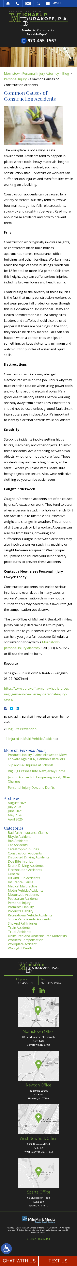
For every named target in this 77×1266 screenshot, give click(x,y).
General (14, 874)
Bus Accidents (18, 841)
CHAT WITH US (19, 1261)
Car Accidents (18, 845)
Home (8, 3)
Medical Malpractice (22, 886)
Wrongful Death (20, 948)
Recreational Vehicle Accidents (30, 915)
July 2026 (14, 807)
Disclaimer (44, 1238)
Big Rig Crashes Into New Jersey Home (36, 771)
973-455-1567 (42, 40)
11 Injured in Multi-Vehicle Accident (30, 738)
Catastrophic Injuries (23, 849)
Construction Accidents (25, 853)
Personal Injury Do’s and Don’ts (31, 787)
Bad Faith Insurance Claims (28, 832)
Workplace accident (22, 944)
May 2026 (15, 815)
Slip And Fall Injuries (23, 923)
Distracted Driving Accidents (28, 857)
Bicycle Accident (19, 836)
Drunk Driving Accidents (26, 865)
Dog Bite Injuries (20, 861)
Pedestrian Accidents (23, 898)
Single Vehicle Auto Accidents (29, 919)
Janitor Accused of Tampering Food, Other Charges (39, 779)
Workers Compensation (25, 940)
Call (17, 3)
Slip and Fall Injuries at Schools (30, 765)
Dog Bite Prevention (21, 729)
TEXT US (58, 1261)
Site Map (31, 1238)
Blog (65, 73)
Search (38, 3)
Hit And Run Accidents (24, 878)
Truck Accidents (19, 932)
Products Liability (20, 911)
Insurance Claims (20, 882)
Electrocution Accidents (25, 870)
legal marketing (47, 1230)
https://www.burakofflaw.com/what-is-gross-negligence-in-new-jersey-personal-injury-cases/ (37, 694)
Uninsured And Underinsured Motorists (37, 936)
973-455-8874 (51, 983)
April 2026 (15, 819)
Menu (57, 3)
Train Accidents (19, 927)
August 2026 (17, 803)
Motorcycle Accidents (23, 894)
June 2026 (15, 811)
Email (28, 3)
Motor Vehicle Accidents (25, 890)
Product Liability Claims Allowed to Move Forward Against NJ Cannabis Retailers (38, 757)
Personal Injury (15, 79)
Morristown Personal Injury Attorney (31, 73)
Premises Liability (21, 907)
